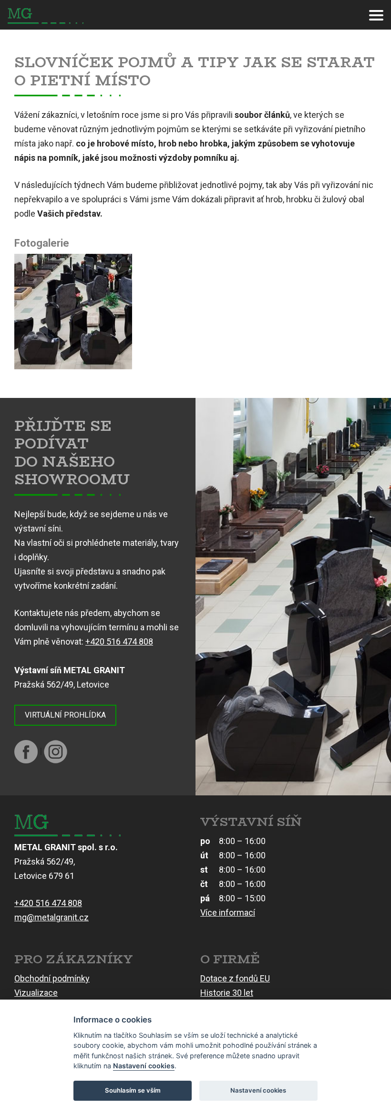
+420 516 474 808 (119, 641)
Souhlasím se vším (133, 1090)
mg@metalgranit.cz (51, 917)
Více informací (227, 912)
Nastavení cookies (144, 1066)
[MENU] (376, 14)
